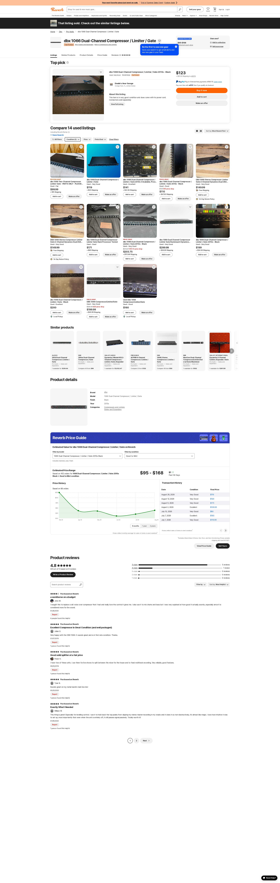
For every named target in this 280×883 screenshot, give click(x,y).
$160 (212, 515)
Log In (228, 9)
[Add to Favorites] (159, 41)
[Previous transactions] (221, 530)
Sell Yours (223, 546)
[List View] (201, 131)
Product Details (86, 55)
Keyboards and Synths (99, 15)
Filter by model (58, 452)
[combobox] (85, 456)
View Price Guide (204, 546)
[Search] (179, 9)
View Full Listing (117, 104)
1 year (144, 526)
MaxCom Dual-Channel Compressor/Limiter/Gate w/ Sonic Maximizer (193, 360)
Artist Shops (203, 15)
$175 (212, 503)
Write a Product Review (63, 574)
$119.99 (213, 520)
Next (145, 741)
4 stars (135, 568)
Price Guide (102, 55)
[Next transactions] (225, 530)
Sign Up (221, 9)
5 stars (135, 565)
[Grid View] (197, 131)
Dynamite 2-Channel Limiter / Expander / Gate (219, 359)
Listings (53, 55)
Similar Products (68, 55)
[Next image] (101, 95)
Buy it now (202, 90)
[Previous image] (55, 95)
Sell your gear (195, 9)
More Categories (151, 15)
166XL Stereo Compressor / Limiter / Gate (165, 360)
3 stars (135, 571)
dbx (105, 392)
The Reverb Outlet (58, 15)
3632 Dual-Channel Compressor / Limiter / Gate (60, 360)
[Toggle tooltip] (67, 62)
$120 (212, 499)
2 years (153, 526)
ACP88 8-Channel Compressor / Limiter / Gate (139, 360)
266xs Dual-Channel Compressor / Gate (86, 359)
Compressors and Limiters (114, 407)
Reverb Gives (213, 15)
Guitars (68, 15)
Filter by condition (132, 452)
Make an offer (202, 103)
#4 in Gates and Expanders (84, 44)
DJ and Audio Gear (136, 15)
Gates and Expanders (113, 409)
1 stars (134, 578)
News (184, 15)
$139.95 (213, 507)
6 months (135, 526)
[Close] (176, 46)
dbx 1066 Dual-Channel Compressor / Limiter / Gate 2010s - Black (140, 72)
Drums (125, 15)
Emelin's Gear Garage (124, 83)
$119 (212, 494)
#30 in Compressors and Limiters (105, 44)
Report (54, 614)
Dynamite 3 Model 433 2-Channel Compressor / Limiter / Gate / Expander (114, 360)
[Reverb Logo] (57, 9)
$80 (212, 511)
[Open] (120, 456)
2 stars (134, 575)
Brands (177, 15)
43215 (193, 76)
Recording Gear (115, 15)
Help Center (224, 15)
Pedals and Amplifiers (81, 15)
